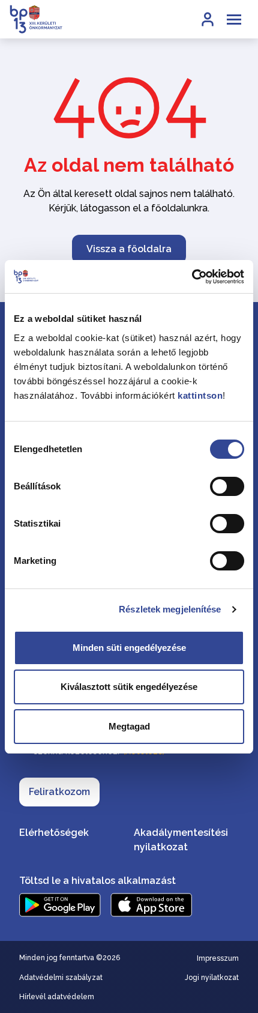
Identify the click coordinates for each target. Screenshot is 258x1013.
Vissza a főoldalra (129, 249)
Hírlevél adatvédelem (56, 997)
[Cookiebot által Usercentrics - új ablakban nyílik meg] (191, 277)
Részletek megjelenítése (170, 609)
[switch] (227, 486)
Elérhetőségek (54, 832)
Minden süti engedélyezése (129, 648)
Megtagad (129, 726)
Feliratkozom (59, 791)
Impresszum (218, 958)
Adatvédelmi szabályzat (61, 977)
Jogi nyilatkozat (212, 977)
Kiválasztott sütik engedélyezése (129, 687)
